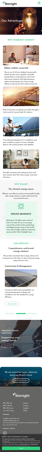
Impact (25, 403)
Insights (26, 408)
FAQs (25, 410)
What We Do (7, 405)
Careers (26, 405)
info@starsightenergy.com (11, 420)
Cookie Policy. (34, 444)
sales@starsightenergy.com (11, 418)
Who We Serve (8, 408)
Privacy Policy (24, 444)
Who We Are (7, 403)
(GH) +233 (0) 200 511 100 (10, 425)
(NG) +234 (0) (7, 422)
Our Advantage (8, 410)
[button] (3, 217)
